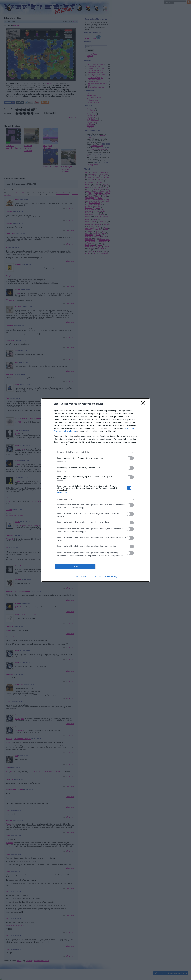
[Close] (144, 404)
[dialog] (95, 490)
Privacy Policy (111, 576)
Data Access (95, 576)
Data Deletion (80, 576)
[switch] (130, 458)
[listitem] (95, 452)
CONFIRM (75, 567)
